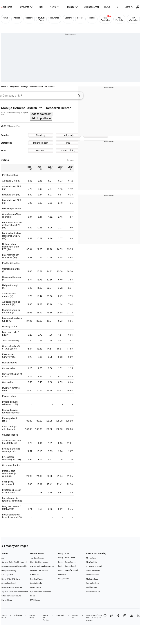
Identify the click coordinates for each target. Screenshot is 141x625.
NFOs (32, 596)
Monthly (24, 562)
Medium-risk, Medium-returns (42, 566)
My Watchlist (133, 19)
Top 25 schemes (37, 558)
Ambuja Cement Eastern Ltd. (34, 87)
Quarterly (40, 135)
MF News (62, 574)
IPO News (16, 579)
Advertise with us (93, 591)
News (53, 6)
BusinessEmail (91, 6)
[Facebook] (118, 617)
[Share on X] (111, 617)
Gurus (107, 6)
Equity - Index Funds (66, 557)
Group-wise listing (8, 570)
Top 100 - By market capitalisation (14, 591)
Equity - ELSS (63, 553)
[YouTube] (131, 617)
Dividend (40, 150)
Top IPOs (9, 575)
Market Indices (92, 579)
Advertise (18, 615)
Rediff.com (97, 615)
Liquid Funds (35, 587)
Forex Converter (92, 575)
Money (70, 6)
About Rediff (4, 616)
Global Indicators (93, 570)
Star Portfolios (105, 19)
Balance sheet (40, 142)
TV (116, 6)
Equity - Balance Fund (67, 566)
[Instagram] (124, 617)
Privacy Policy (32, 616)
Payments (24, 6)
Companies (14, 87)
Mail (41, 6)
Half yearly (68, 135)
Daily (11, 562)
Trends (92, 18)
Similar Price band (8, 583)
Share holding (68, 150)
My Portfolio (119, 19)
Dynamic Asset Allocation (40, 591)
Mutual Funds (41, 19)
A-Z (2, 558)
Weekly (16, 562)
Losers (80, 18)
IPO (2, 575)
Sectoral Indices (92, 583)
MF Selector (35, 600)
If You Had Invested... (95, 566)
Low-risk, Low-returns (39, 570)
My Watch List (91, 562)
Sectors (29, 18)
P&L (68, 142)
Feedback (60, 615)
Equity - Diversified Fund (68, 570)
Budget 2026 (63, 579)
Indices (16, 18)
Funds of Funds (36, 579)
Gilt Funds (34, 575)
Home (9, 6)
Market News (6, 600)
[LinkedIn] (138, 617)
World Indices (91, 587)
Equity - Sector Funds (66, 562)
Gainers (68, 18)
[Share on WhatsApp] (105, 617)
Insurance (54, 18)
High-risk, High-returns (39, 562)
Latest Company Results (11, 596)
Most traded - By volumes (11, 587)
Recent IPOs (6, 579)
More (127, 6)
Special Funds (36, 583)
